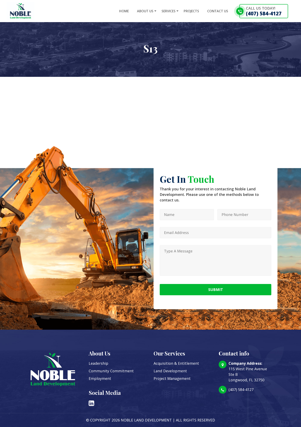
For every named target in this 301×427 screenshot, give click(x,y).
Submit (215, 289)
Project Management (172, 378)
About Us (145, 11)
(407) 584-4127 (264, 13)
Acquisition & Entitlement (176, 363)
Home (124, 11)
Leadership (98, 363)
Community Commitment (111, 370)
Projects (191, 11)
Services (168, 11)
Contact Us (217, 11)
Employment (100, 378)
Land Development (170, 370)
